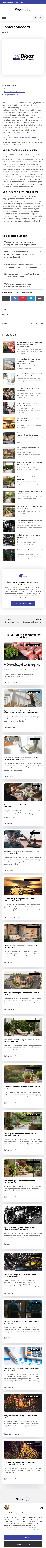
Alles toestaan (23, 1538)
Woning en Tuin (33, 927)
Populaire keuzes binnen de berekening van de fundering (21, 1369)
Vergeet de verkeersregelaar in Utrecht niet (21, 1416)
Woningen (35, 739)
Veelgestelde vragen (11, 95)
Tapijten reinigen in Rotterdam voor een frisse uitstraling (21, 853)
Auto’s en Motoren (32, 880)
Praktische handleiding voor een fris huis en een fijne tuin (22, 1040)
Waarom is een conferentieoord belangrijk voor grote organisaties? (23, 243)
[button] (41, 1508)
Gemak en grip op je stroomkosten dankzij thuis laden (19, 899)
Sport (37, 1209)
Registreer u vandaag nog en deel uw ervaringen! (23, 583)
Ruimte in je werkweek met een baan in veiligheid (21, 1322)
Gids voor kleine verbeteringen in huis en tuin (22, 1087)
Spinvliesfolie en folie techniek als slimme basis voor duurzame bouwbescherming (28, 361)
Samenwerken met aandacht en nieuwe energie (21, 806)
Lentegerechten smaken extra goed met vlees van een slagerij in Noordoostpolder (29, 344)
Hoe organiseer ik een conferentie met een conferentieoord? (23, 275)
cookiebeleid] (34, 1530)
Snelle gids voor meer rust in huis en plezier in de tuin (20, 1134)
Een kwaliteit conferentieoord (14, 92)
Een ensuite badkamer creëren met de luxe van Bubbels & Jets (21, 759)
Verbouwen (34, 974)
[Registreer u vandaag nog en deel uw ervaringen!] (23, 574)
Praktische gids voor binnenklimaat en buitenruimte (21, 1181)
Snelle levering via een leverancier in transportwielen (20, 1275)
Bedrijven (35, 1350)
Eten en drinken (33, 645)
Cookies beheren (23, 1544)
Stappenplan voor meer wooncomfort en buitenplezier (22, 946)
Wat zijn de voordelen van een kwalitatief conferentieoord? (23, 285)
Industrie (35, 1256)
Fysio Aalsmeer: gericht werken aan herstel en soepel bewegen (19, 1228)
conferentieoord (18, 137)
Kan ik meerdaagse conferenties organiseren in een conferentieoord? (23, 265)
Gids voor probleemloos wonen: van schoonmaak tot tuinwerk (19, 1463)
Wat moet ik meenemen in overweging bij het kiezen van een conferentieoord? (23, 254)
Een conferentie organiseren (14, 89)
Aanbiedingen (34, 692)
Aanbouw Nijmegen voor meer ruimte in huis (21, 993)
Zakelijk (8, 32)
